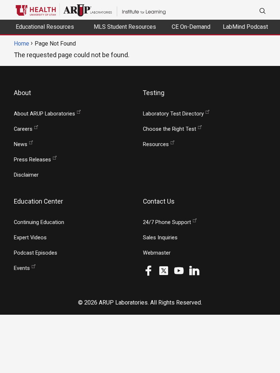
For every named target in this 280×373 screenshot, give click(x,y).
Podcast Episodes (35, 253)
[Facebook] (148, 270)
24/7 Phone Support (167, 222)
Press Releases (32, 160)
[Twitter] (163, 270)
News (20, 144)
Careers (23, 129)
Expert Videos (30, 238)
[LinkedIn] (194, 270)
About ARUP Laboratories (44, 114)
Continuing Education (39, 222)
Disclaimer (26, 175)
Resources (156, 144)
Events (22, 268)
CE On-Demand (191, 26)
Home (21, 43)
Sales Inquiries (160, 238)
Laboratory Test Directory (173, 114)
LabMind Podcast (245, 26)
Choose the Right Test (169, 129)
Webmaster (157, 253)
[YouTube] (179, 270)
